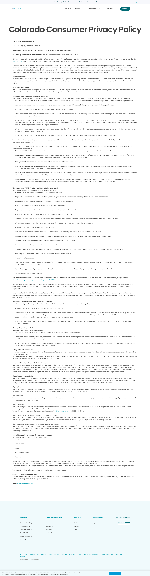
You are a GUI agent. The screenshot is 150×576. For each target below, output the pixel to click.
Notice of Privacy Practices (38, 554)
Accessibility (118, 554)
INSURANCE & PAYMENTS (93, 9)
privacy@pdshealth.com (25, 483)
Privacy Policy (24, 554)
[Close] (147, 573)
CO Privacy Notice (94, 554)
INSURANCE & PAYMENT (53, 518)
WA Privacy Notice (107, 554)
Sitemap (22, 556)
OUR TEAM (68, 9)
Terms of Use (52, 554)
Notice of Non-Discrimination (66, 554)
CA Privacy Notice (82, 554)
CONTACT (23, 518)
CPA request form (62, 411)
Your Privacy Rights (115, 573)
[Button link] (136, 8)
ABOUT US (109, 9)
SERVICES (77, 9)
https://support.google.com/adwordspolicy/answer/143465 (33, 280)
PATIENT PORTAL (98, 518)
